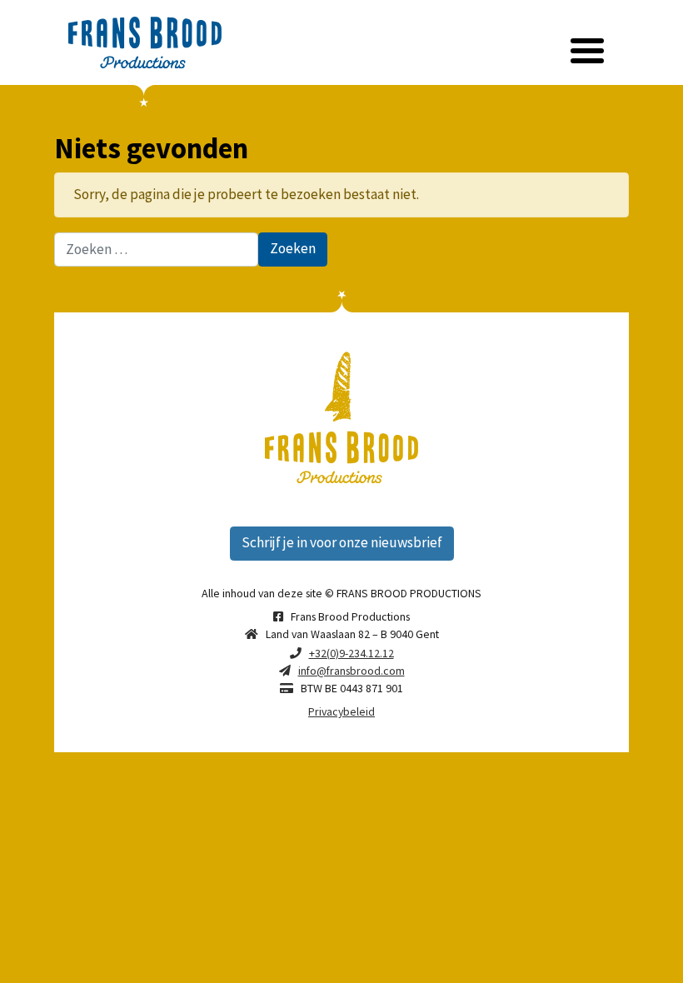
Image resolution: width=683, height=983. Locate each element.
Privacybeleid (341, 711)
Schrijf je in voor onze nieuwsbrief (342, 542)
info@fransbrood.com (351, 670)
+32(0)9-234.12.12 (351, 653)
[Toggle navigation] (587, 51)
